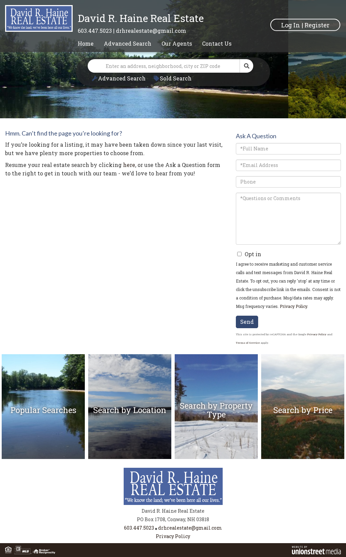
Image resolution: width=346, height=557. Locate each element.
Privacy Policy (293, 306)
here (129, 164)
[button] (246, 66)
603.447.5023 (95, 30)
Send (247, 321)
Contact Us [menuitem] (216, 43)
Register (316, 25)
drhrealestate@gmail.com (151, 30)
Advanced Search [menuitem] (127, 43)
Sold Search (176, 78)
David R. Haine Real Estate (141, 18)
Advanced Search (122, 78)
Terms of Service (248, 342)
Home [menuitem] (86, 43)
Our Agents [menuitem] (177, 43)
